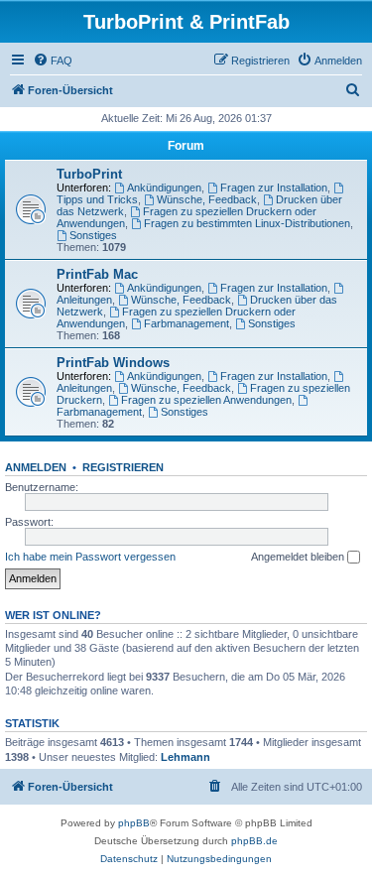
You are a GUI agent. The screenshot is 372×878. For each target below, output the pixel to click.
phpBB (134, 822)
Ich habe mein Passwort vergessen (90, 557)
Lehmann (185, 757)
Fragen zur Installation (273, 187)
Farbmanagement (186, 323)
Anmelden (35, 467)
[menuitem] (52, 60)
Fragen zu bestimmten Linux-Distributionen (247, 223)
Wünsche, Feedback (207, 199)
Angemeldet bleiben (299, 557)
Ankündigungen (164, 187)
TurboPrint (89, 174)
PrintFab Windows (113, 362)
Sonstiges (93, 235)
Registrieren (123, 467)
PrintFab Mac (97, 274)
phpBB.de (254, 840)
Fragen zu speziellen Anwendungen (206, 400)
